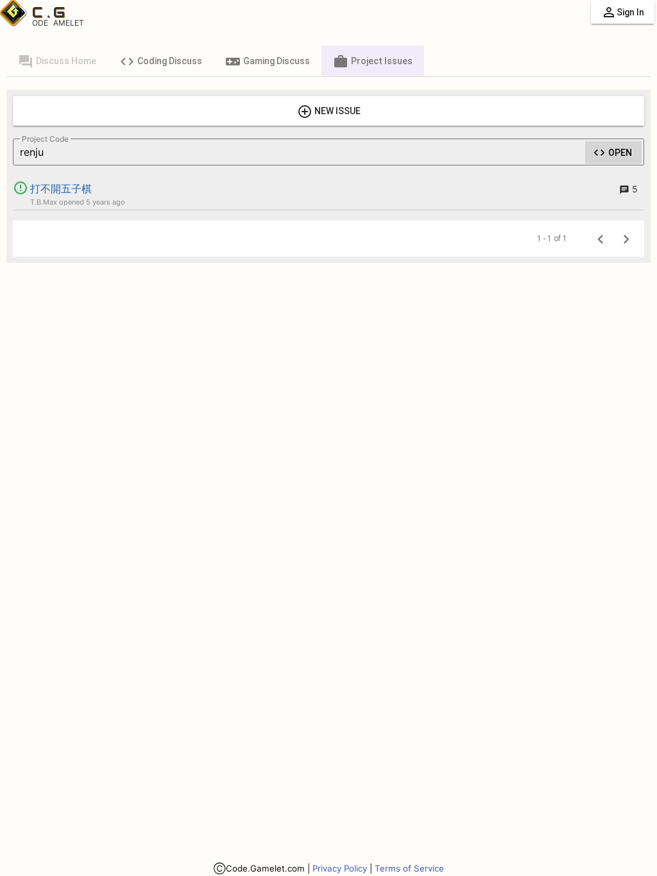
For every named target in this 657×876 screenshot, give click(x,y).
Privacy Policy (339, 868)
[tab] (57, 61)
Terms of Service (409, 868)
